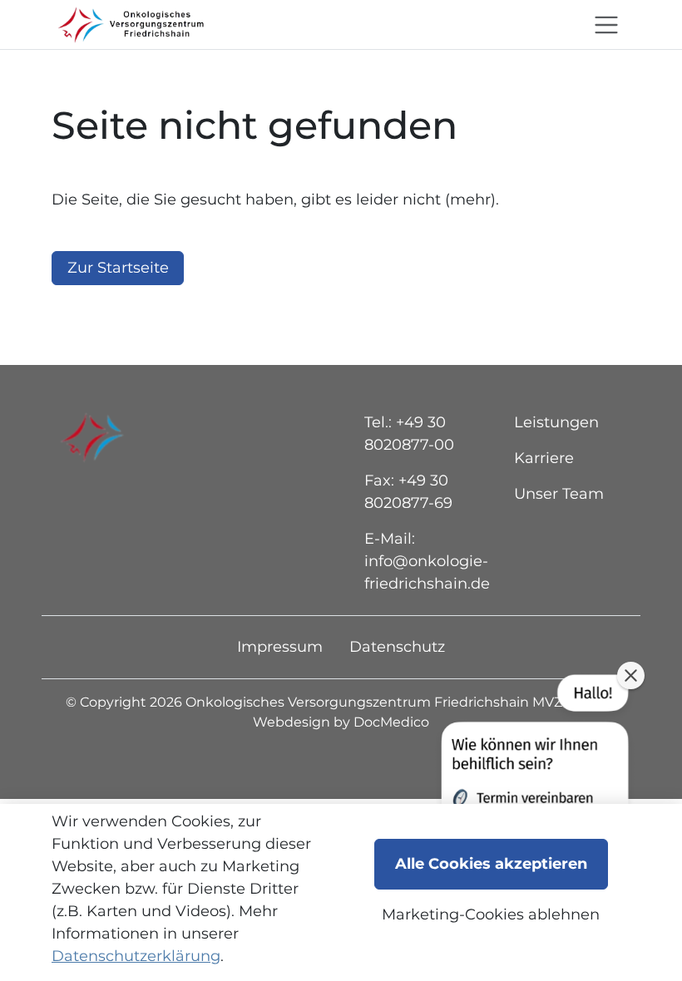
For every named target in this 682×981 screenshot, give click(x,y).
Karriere (544, 458)
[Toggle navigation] (606, 24)
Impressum (280, 647)
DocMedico (391, 722)
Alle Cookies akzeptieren (491, 864)
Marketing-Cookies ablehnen (491, 914)
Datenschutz (397, 647)
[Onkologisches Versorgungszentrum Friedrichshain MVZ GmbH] (128, 24)
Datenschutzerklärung (136, 956)
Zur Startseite (118, 268)
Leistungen (556, 422)
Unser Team (559, 494)
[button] (533, 791)
